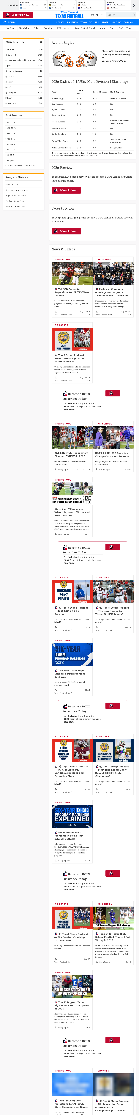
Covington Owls (58, 115)
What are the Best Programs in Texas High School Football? (68, 835)
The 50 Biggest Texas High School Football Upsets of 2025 (71, 1005)
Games (113, 28)
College (37, 28)
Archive (68, 28)
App (97, 22)
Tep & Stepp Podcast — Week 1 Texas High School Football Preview (70, 358)
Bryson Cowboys (58, 109)
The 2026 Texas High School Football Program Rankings (69, 673)
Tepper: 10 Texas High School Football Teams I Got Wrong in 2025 (112, 937)
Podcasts (61, 325)
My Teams (11, 28)
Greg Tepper (64, 470)
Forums (128, 22)
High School (25, 28)
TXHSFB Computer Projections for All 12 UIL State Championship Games (71, 1103)
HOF (59, 28)
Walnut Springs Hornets (61, 148)
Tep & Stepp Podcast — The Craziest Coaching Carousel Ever (71, 937)
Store (105, 22)
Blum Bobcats (57, 104)
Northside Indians (59, 134)
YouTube (116, 22)
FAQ (121, 28)
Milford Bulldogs (58, 122)
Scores (60, 22)
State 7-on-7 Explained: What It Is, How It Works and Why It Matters (72, 512)
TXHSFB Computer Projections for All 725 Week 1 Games (71, 292)
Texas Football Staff (63, 315)
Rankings (72, 22)
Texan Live (86, 22)
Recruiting (49, 28)
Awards (102, 28)
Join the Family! (112, 393)
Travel (129, 28)
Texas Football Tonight (85, 28)
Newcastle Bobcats (59, 129)
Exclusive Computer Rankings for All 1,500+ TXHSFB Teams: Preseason (111, 292)
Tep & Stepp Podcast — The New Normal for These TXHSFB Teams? (112, 610)
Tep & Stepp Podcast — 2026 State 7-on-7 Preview (71, 610)
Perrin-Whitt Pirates (60, 141)
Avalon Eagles (59, 99)
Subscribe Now (20, 15)
